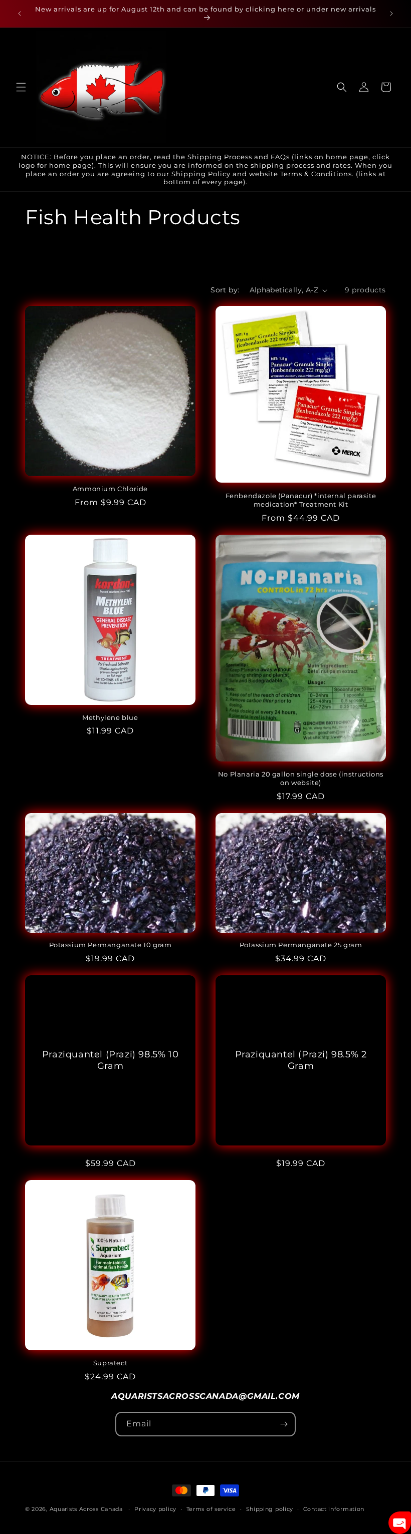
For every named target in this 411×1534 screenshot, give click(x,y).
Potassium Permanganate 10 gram (110, 945)
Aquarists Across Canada (86, 1508)
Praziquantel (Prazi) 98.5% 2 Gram (301, 1060)
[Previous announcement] (20, 14)
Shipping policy (270, 1508)
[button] (21, 87)
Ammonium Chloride (110, 489)
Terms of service (211, 1508)
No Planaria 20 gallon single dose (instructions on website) (300, 778)
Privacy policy (155, 1508)
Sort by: (225, 289)
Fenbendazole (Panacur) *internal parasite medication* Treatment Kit (301, 500)
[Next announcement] (391, 14)
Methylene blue (110, 717)
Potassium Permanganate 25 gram (301, 945)
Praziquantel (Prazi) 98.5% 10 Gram (110, 1060)
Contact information (333, 1508)
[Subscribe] (284, 1424)
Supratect (110, 1363)
